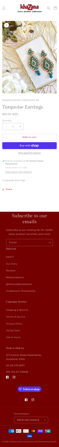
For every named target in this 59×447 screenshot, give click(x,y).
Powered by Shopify (47, 442)
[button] (3, 8)
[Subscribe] (49, 242)
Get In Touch (13, 337)
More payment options (29, 153)
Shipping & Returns (17, 310)
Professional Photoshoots (20, 291)
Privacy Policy (14, 323)
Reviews (10, 270)
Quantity (6, 120)
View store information (18, 172)
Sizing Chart (13, 330)
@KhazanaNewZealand (19, 284)
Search (10, 256)
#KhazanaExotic (15, 277)
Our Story (11, 263)
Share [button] (9, 189)
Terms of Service (15, 316)
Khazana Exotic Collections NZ (24, 442)
